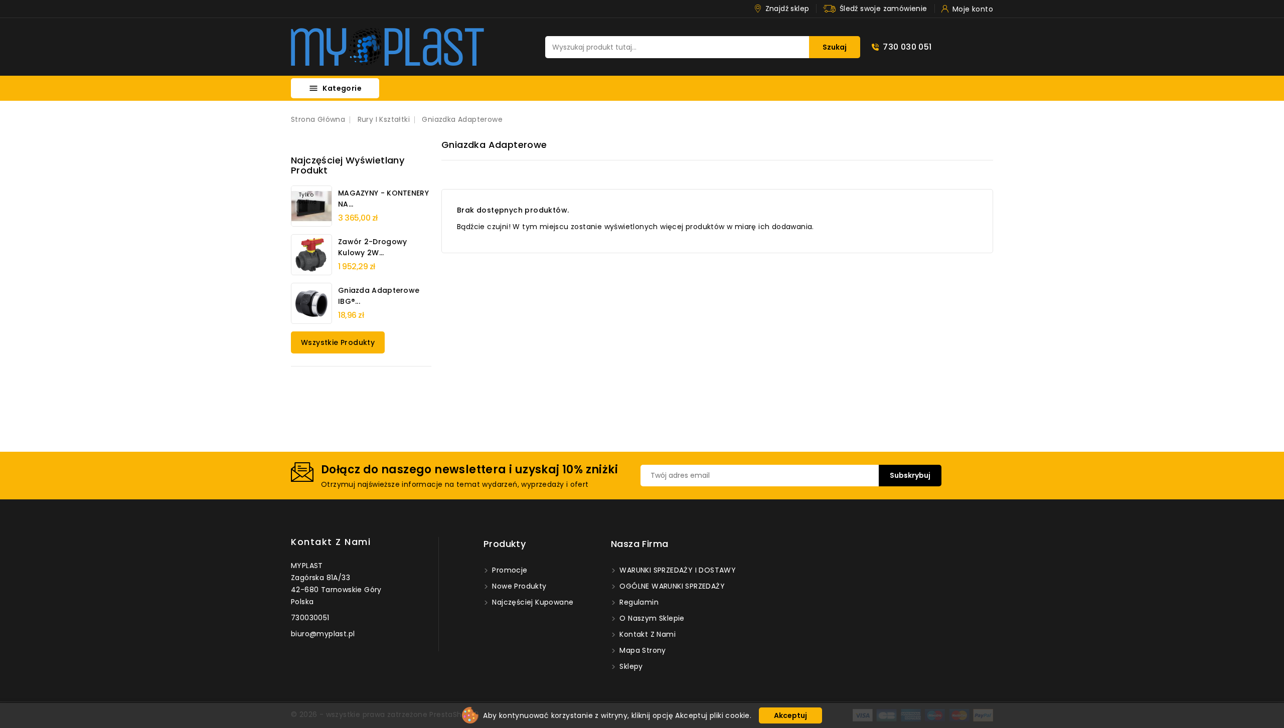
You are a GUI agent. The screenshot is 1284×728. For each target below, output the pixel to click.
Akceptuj (790, 715)
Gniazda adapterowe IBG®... (378, 295)
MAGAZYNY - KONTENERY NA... (383, 198)
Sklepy (630, 666)
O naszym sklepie (651, 618)
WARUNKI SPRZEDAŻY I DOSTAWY (676, 570)
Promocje (509, 570)
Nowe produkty (518, 586)
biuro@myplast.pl (323, 634)
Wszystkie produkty (338, 342)
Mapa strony (641, 650)
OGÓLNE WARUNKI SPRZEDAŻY (671, 586)
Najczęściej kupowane (531, 602)
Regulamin (638, 602)
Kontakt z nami (331, 541)
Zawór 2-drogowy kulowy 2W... (372, 247)
